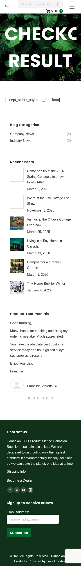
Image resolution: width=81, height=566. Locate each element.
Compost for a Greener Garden (44, 265)
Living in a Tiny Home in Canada (44, 243)
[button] (29, 398)
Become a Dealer (19, 480)
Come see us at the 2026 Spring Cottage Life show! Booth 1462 (46, 176)
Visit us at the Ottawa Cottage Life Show (49, 222)
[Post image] (17, 175)
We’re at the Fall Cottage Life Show (48, 200)
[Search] (58, 4)
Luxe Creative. (56, 561)
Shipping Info (16, 471)
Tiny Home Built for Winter (46, 283)
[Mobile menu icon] (72, 6)
